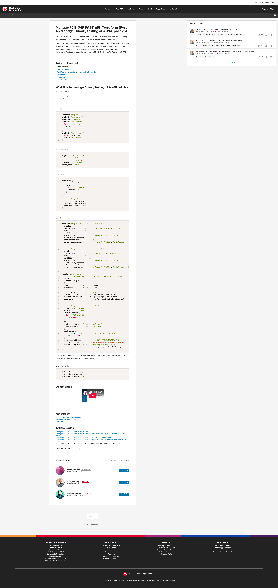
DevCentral (5, 15)
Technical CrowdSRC (56, 552)
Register (265, 9)
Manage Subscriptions (166, 546)
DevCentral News (55, 546)
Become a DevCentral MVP (55, 560)
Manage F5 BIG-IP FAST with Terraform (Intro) (72, 432)
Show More (232, 62)
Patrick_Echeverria (73, 470)
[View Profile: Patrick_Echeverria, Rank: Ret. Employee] (60, 470)
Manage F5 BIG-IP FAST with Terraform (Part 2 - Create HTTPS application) (83, 438)
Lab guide (59, 421)
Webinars (111, 554)
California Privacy (131, 580)
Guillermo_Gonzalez (74, 494)
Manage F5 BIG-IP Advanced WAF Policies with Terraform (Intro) (219, 40)
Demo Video (62, 74)
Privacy (121, 580)
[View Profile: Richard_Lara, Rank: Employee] (192, 31)
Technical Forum (55, 548)
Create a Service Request (167, 550)
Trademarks (107, 580)
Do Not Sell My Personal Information (149, 580)
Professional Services (167, 548)
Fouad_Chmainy (73, 482)
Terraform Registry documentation (68, 417)
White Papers (111, 548)
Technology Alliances (222, 548)
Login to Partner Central (222, 552)
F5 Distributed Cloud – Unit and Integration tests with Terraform (219, 29)
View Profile (124, 470)
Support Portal (166, 554)
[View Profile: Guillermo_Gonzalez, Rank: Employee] (60, 494)
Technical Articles (22, 15)
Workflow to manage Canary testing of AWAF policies (76, 72)
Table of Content (63, 69)
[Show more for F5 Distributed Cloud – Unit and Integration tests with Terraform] (245, 35)
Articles (13, 15)
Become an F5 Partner (222, 550)
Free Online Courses (111, 556)
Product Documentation (111, 546)
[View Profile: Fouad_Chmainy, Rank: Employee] (60, 482)
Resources (61, 77)
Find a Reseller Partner (222, 546)
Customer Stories (111, 552)
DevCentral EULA (55, 556)
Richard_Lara (200, 31)
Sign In (272, 9)
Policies (115, 580)
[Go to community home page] (11, 9)
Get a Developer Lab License (56, 558)
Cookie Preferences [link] (169, 580)
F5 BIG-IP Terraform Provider (66, 419)
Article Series (62, 79)
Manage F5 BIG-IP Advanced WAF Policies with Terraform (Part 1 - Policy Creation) (225, 51)
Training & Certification (111, 558)
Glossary (111, 550)
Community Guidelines (55, 554)
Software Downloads (167, 552)
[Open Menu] (274, 15)
